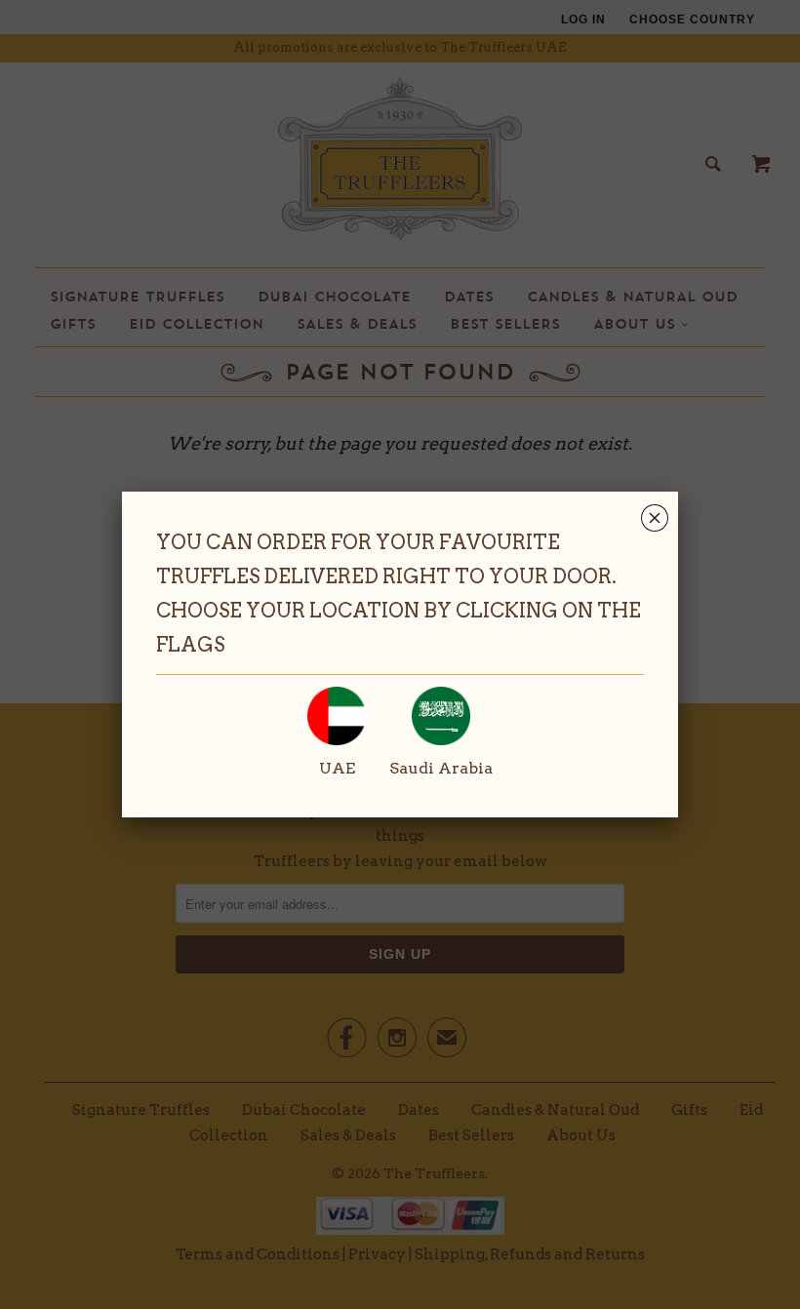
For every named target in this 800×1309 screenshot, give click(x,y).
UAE (337, 768)
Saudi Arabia (441, 768)
